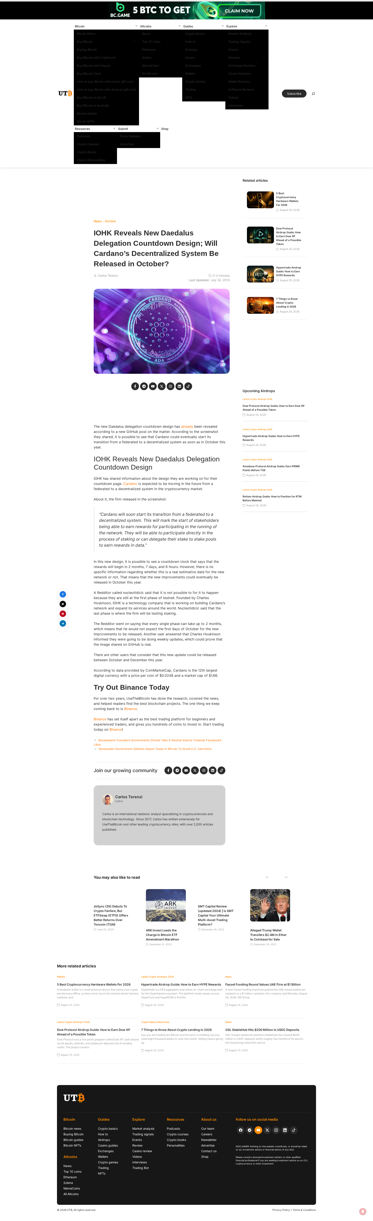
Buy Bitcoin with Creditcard (96, 57)
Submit (123, 129)
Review (137, 1145)
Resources (82, 129)
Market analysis (143, 1128)
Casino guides (108, 1145)
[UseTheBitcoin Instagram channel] (276, 1130)
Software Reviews (241, 89)
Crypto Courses (88, 144)
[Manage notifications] (362, 1211)
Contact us (209, 1151)
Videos (233, 97)
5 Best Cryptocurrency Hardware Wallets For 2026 (94, 984)
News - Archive (105, 221)
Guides (188, 26)
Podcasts (83, 136)
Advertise (127, 144)
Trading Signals (239, 41)
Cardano (130, 483)
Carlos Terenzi (108, 275)
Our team (207, 1128)
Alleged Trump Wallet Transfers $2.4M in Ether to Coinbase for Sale (268, 934)
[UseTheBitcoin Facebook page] (241, 1130)
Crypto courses (177, 1134)
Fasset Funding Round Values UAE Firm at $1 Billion (263, 984)
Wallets (190, 73)
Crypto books (176, 1140)
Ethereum (148, 49)
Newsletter (209, 1140)
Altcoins (146, 26)
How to (190, 41)
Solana (147, 57)
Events (233, 49)
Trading (190, 89)
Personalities (176, 1145)
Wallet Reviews (239, 81)
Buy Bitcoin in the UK (91, 97)
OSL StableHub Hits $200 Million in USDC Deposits (262, 1030)
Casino (190, 57)
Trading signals (143, 1134)
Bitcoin (79, 26)
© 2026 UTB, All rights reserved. (76, 1210)
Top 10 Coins (151, 41)
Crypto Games (195, 81)
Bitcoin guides (73, 1140)
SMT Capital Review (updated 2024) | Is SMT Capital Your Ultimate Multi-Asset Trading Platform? (216, 915)
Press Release (130, 136)
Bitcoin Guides (87, 113)
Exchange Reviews (241, 65)
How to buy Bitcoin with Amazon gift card (106, 89)
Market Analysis (239, 33)
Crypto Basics (195, 33)
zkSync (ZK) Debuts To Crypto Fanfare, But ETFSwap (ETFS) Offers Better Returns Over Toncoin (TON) (111, 915)
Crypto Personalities (91, 160)
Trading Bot (140, 1168)
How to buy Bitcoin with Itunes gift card (105, 81)
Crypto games (108, 1162)
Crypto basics (108, 1128)
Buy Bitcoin (85, 41)
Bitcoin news (72, 1128)
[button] (136, 26)
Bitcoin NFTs (86, 121)
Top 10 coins (72, 1171)
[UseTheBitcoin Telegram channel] (249, 1130)
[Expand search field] (313, 94)
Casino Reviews (239, 73)
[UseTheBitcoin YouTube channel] (258, 1130)
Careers (206, 1134)
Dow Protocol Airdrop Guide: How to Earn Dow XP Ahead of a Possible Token (288, 236)
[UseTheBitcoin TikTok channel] (294, 1130)
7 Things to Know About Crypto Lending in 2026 (287, 302)
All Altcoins (150, 73)
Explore (231, 26)
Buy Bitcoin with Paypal (93, 65)
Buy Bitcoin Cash (89, 73)
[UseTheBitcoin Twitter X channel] (267, 1130)
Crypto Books (86, 152)
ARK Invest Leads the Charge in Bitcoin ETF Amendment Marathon (162, 934)
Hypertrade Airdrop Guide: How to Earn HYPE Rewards (288, 271)
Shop (165, 129)
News (146, 33)
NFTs (189, 97)
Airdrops (191, 49)
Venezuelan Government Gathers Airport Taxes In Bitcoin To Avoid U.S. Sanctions (155, 749)
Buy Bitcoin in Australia (93, 105)
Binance (130, 709)
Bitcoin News (86, 33)
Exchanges (193, 65)
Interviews (235, 105)
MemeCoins (150, 65)
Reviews (234, 57)
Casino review (142, 1151)
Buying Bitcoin (87, 49)
